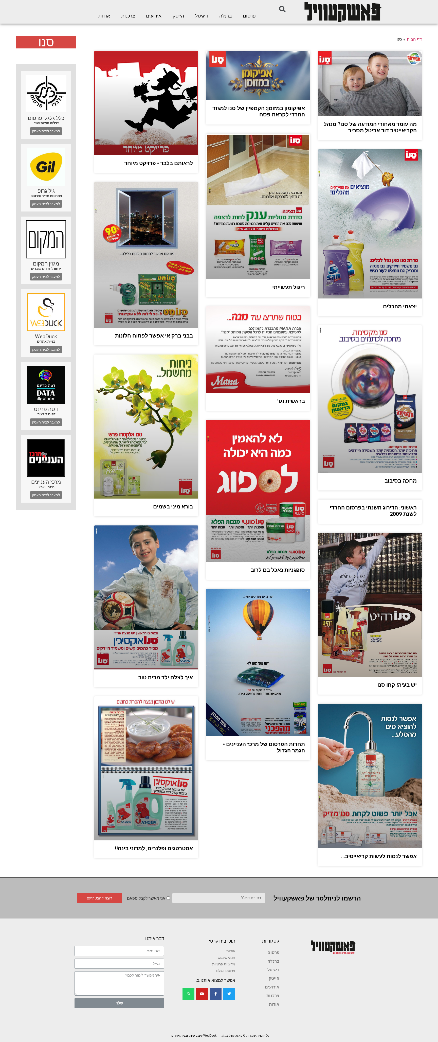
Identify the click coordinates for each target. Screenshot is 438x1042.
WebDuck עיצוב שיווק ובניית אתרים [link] (193, 1035)
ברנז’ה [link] (225, 16)
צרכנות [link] (128, 16)
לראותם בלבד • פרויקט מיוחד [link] (158, 163)
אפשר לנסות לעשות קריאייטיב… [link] (379, 856)
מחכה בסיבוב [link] (401, 481)
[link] (342, 12)
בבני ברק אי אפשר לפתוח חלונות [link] (154, 336)
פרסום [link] (249, 16)
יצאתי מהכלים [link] (400, 307)
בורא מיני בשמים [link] (173, 507)
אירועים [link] (153, 16)
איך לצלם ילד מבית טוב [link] (165, 678)
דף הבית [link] (414, 39)
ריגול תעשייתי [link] (288, 287)
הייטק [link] (178, 16)
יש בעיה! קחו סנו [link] (397, 685)
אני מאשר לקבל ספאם (146, 898)
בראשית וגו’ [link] (291, 401)
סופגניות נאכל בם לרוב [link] (278, 570)
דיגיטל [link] (201, 16)
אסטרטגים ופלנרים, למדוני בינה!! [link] (154, 848)
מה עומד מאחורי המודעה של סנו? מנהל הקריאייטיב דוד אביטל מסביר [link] (370, 127)
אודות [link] (104, 16)
